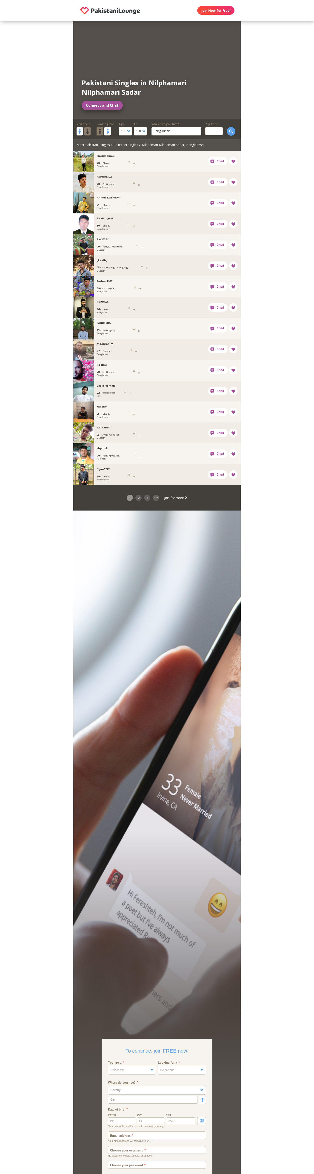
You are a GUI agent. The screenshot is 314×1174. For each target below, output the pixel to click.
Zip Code (211, 124)
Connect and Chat (102, 105)
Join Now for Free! (216, 10)
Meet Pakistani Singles (93, 145)
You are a (83, 124)
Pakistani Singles (126, 145)
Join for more (174, 498)
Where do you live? (165, 124)
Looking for (105, 124)
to (135, 124)
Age (122, 124)
